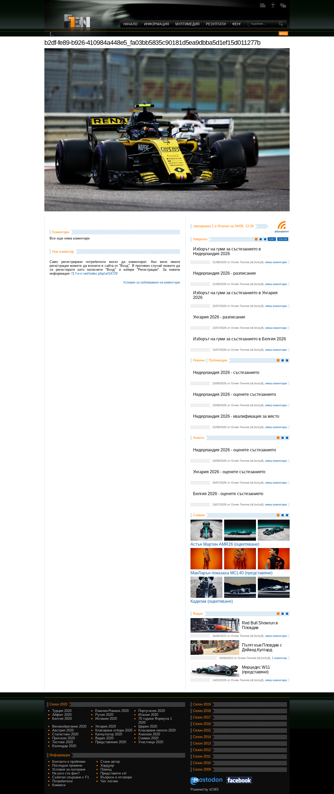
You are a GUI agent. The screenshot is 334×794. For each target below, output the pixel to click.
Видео (198, 613)
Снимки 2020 (148, 738)
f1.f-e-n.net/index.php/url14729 (94, 273)
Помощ (106, 769)
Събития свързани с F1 (70, 777)
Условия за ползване (68, 769)
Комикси (58, 785)
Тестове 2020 (62, 742)
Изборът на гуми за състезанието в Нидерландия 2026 (227, 251)
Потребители (62, 781)
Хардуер (107, 765)
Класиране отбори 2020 (113, 730)
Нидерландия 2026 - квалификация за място (236, 416)
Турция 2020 (61, 711)
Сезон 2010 (202, 763)
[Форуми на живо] (263, 7)
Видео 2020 (104, 738)
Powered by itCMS (204, 789)
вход (283, 33)
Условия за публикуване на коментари (151, 282)
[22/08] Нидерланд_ (68, 34)
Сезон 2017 (202, 717)
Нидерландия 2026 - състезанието (226, 372)
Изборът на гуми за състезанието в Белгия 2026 (239, 339)
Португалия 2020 (151, 711)
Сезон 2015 (202, 730)
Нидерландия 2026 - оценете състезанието (234, 394)
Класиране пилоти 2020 (157, 730)
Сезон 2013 (202, 743)
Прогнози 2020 (63, 738)
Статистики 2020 (65, 734)
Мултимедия (187, 24)
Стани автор (110, 762)
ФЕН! (236, 24)
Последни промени (67, 765)
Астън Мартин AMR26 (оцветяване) (224, 544)
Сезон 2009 (202, 769)
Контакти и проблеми (68, 762)
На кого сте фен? (66, 773)
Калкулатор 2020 (108, 734)
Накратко (200, 239)
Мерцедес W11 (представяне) (256, 669)
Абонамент (282, 231)
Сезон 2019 (202, 704)
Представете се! (113, 773)
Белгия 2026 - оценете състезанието (228, 493)
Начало (130, 24)
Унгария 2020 (105, 726)
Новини (199, 360)
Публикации (218, 360)
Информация (156, 24)
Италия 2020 (148, 715)
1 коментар (279, 658)
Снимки (199, 515)
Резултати (216, 24)
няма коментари (276, 262)
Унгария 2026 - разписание (219, 317)
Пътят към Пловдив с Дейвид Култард (262, 647)
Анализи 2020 (149, 734)
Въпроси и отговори (116, 777)
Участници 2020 (150, 742)
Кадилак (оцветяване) (211, 601)
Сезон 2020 (58, 704)
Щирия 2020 (147, 726)
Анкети (198, 438)
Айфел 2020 (61, 715)
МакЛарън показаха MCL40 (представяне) (231, 573)
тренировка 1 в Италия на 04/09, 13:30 (223, 226)
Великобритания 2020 (69, 726)
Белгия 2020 (62, 719)
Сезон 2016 (202, 724)
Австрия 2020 (63, 730)
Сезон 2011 (202, 756)
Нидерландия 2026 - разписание (224, 273)
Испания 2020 (106, 719)
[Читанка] (283, 7)
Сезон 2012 (202, 750)
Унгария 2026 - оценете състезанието (229, 472)
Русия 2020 (104, 715)
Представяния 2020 (110, 742)
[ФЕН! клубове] (273, 7)
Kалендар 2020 (64, 746)
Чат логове (109, 781)
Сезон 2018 (202, 711)
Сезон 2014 (202, 737)
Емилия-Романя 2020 (112, 711)
